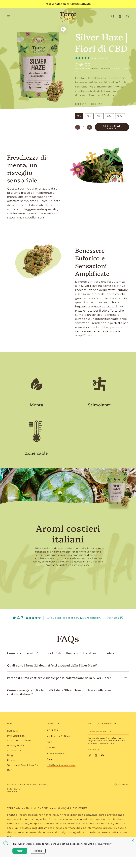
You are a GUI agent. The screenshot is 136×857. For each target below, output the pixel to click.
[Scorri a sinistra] (57, 102)
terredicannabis (22, 784)
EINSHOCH (12, 792)
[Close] (132, 840)
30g (99, 116)
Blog (10, 755)
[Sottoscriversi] (127, 731)
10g (79, 116)
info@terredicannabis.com (61, 765)
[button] (112, 16)
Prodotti (12, 760)
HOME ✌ (13, 730)
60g (109, 116)
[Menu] (8, 16)
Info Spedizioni (16, 735)
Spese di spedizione (100, 68)
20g (89, 116)
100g (120, 116)
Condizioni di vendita (20, 740)
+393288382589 (55, 753)
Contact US (14, 750)
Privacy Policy (16, 745)
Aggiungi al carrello (112, 127)
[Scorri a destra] (64, 102)
